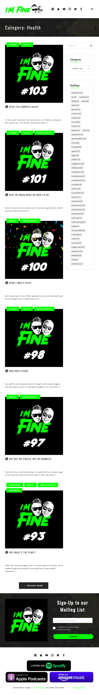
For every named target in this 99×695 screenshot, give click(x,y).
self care (77, 218)
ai (74, 97)
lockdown (77, 168)
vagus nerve (78, 247)
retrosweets (78, 210)
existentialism (79, 139)
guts (75, 155)
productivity (78, 205)
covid (76, 122)
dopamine (77, 134)
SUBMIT (73, 636)
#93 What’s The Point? (22, 552)
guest (76, 151)
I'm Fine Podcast (38, 687)
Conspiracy (14, 485)
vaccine (76, 243)
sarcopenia (78, 214)
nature (76, 189)
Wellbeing (14, 490)
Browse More (35, 585)
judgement (78, 164)
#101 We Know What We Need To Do (29, 195)
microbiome (78, 176)
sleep (75, 226)
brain (75, 105)
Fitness (13, 45)
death (76, 130)
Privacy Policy (79, 687)
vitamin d (77, 251)
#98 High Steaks (18, 371)
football (76, 147)
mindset (77, 185)
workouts (77, 264)
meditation (78, 172)
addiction (77, 93)
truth (75, 239)
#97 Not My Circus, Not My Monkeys (30, 459)
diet (86, 130)
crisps (76, 126)
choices (76, 114)
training (76, 235)
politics (76, 197)
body (75, 101)
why (75, 260)
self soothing (78, 222)
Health (26, 45)
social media (78, 230)
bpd (86, 101)
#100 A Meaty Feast (20, 283)
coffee (76, 118)
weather (76, 255)
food (75, 143)
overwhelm (78, 193)
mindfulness (78, 180)
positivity (77, 201)
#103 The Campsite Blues (23, 106)
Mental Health (44, 133)
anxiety (84, 97)
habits (76, 159)
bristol (76, 110)
